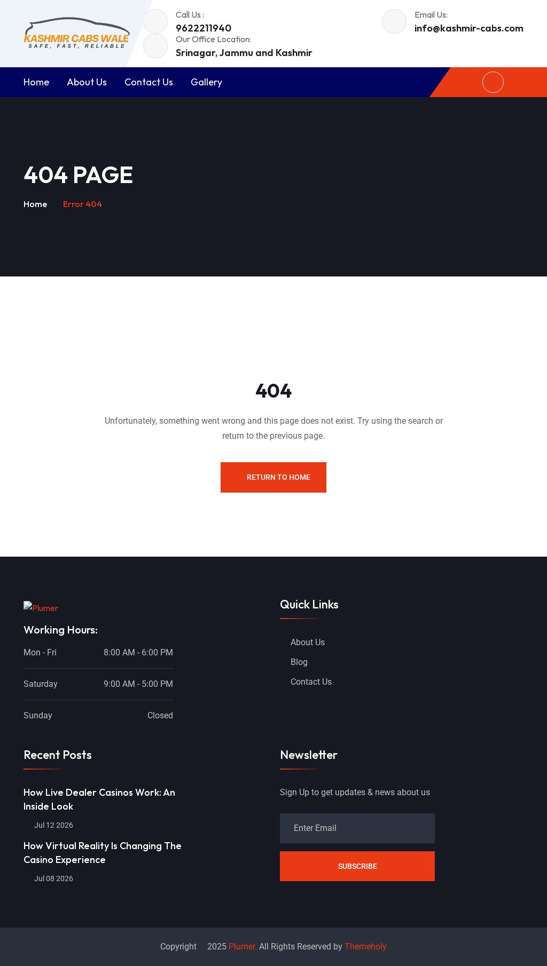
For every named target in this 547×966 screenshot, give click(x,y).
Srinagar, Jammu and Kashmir (244, 52)
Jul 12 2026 (53, 825)
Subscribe (357, 866)
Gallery (206, 82)
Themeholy (366, 946)
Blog (299, 662)
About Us (87, 82)
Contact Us (148, 82)
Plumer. (243, 946)
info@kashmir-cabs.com (469, 28)
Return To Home (278, 477)
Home (36, 82)
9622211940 (203, 28)
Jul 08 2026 (53, 878)
